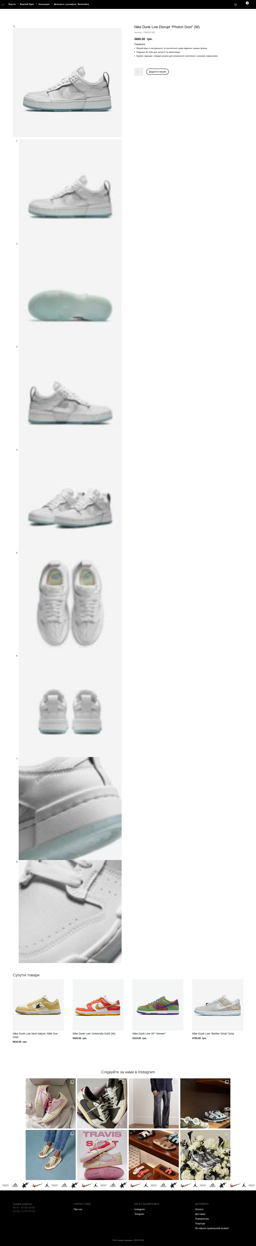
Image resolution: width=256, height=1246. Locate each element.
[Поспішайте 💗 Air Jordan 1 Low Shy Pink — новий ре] (51, 1103)
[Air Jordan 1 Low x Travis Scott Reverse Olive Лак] (102, 1103)
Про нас (78, 1209)
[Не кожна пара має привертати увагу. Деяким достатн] (51, 1155)
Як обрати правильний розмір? (212, 1228)
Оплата (199, 1209)
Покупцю (200, 1223)
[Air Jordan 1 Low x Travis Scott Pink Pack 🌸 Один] (102, 1155)
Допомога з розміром (65, 4)
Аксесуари (43, 4)
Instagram (139, 1209)
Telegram (139, 1214)
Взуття (12, 4)
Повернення (202, 1219)
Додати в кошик (157, 71)
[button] (14, 26)
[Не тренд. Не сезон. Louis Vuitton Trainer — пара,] (205, 1103)
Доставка (200, 1214)
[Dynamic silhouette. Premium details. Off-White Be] (205, 1155)
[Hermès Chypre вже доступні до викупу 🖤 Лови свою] (154, 1155)
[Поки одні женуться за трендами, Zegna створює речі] (154, 1103)
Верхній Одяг (27, 4)
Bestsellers (83, 4)
